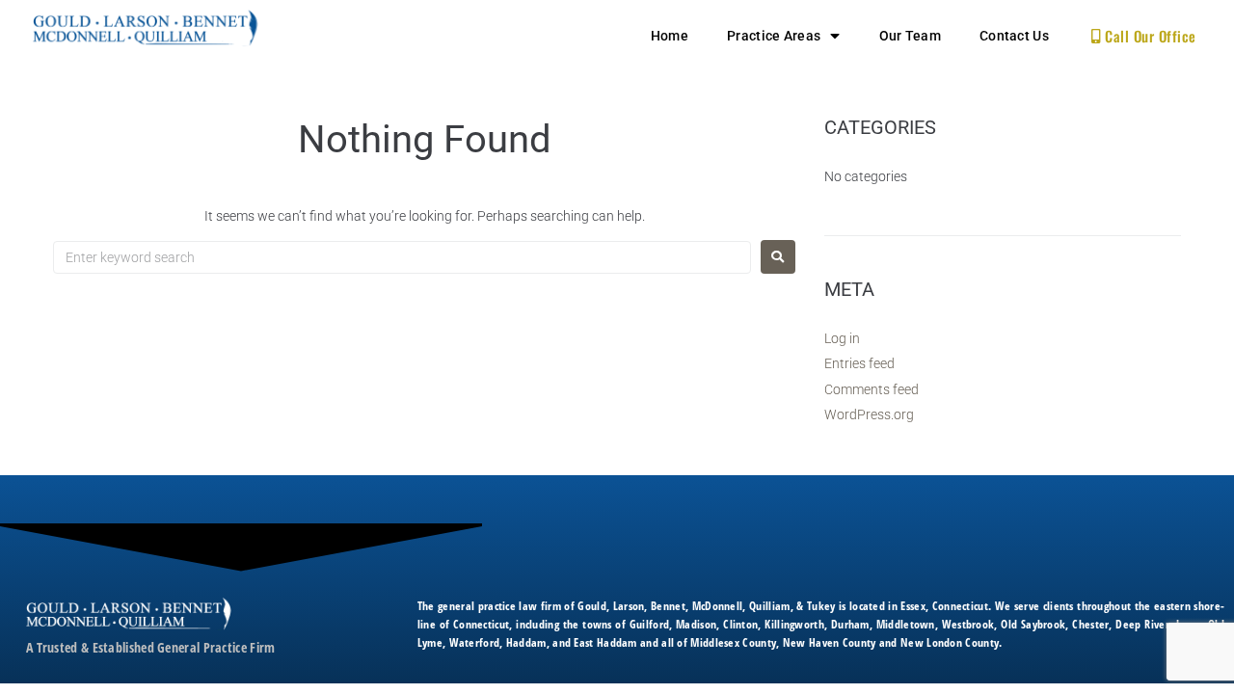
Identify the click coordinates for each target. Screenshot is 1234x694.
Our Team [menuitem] (910, 35)
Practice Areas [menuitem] (773, 35)
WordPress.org (869, 414)
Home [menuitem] (669, 35)
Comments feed (871, 389)
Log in (842, 338)
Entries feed (859, 363)
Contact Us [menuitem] (1014, 35)
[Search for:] (402, 257)
